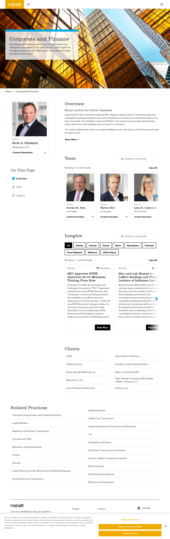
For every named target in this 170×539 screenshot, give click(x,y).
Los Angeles (71, 211)
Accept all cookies (130, 533)
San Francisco (140, 211)
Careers (101, 509)
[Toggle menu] (28, 4)
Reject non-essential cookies (130, 527)
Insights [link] (20, 195)
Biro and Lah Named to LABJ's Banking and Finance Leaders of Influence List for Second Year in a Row (140, 279)
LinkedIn (145, 508)
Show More (71, 139)
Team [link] (19, 187)
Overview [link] (21, 178)
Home (8, 91)
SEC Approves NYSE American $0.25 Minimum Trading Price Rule (86, 277)
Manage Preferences (130, 520)
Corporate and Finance (27, 91)
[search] (161, 4)
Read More (102, 327)
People (75, 509)
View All (153, 168)
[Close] (166, 526)
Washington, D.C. (21, 147)
